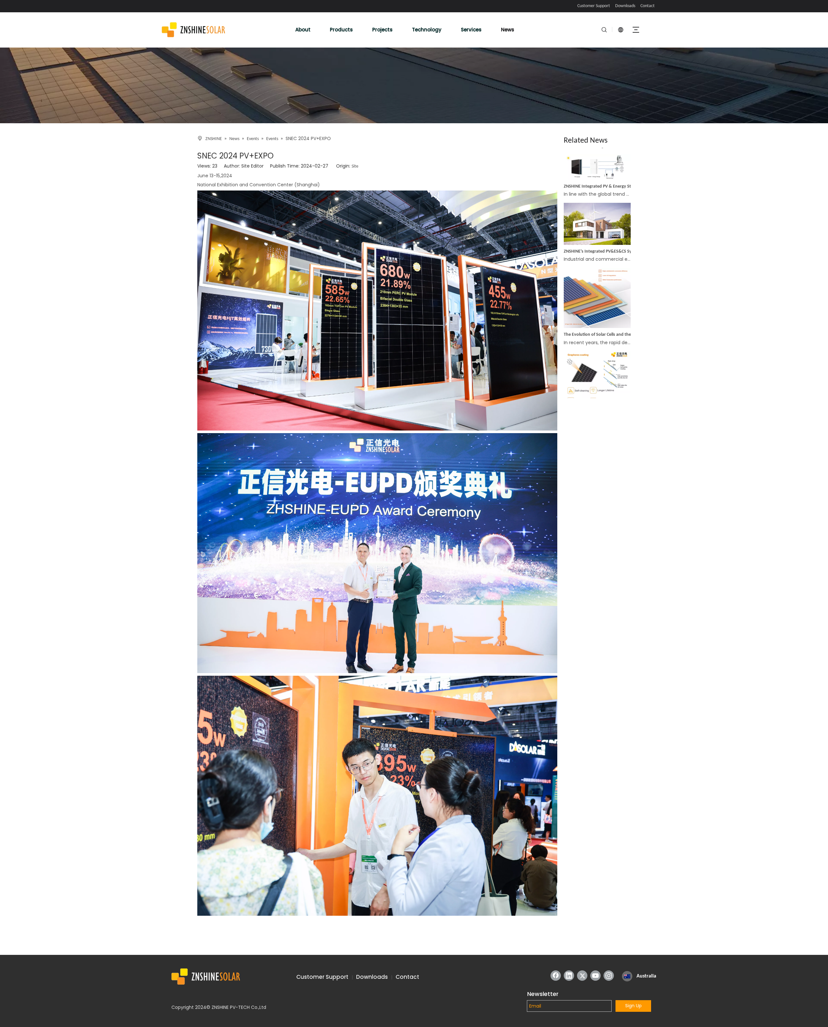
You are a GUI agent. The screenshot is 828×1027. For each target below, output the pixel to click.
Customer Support (593, 6)
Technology (426, 29)
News (507, 29)
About (302, 29)
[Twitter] (582, 975)
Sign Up (633, 1005)
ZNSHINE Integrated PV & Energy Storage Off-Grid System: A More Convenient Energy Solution (600, 164)
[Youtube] (595, 975)
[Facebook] (555, 975)
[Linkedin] (569, 975)
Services (471, 29)
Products (341, 29)
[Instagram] (609, 975)
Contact (647, 6)
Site (355, 166)
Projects (382, 29)
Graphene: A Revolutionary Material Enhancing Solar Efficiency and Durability (600, 392)
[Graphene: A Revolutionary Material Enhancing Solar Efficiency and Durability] (597, 385)
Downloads (625, 6)
